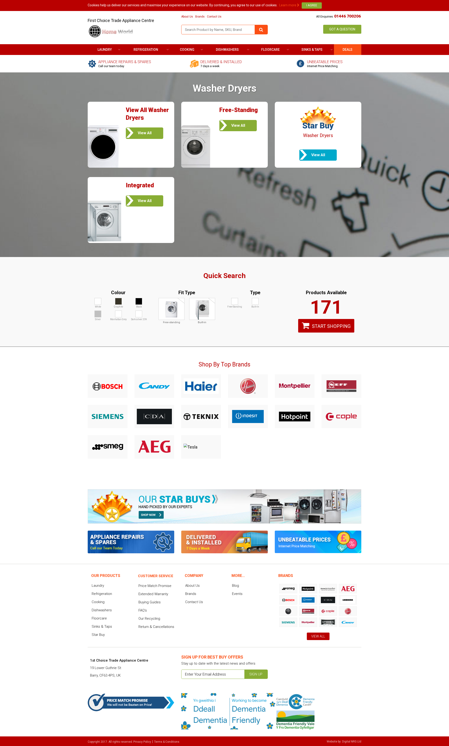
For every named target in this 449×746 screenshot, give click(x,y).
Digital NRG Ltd (351, 741)
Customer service (155, 576)
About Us (187, 16)
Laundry (105, 49)
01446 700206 (347, 16)
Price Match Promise (154, 586)
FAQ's (142, 610)
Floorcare (270, 49)
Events (237, 594)
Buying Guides (149, 602)
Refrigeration (146, 49)
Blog (235, 585)
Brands (200, 16)
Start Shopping (331, 326)
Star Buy (98, 635)
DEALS (347, 49)
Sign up (255, 674)
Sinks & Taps (311, 49)
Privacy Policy (142, 741)
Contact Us (214, 16)
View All (318, 636)
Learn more (288, 5)
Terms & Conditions (166, 741)
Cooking (187, 49)
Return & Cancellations (156, 627)
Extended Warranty (153, 594)
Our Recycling (149, 618)
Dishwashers (227, 49)
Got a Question (342, 29)
